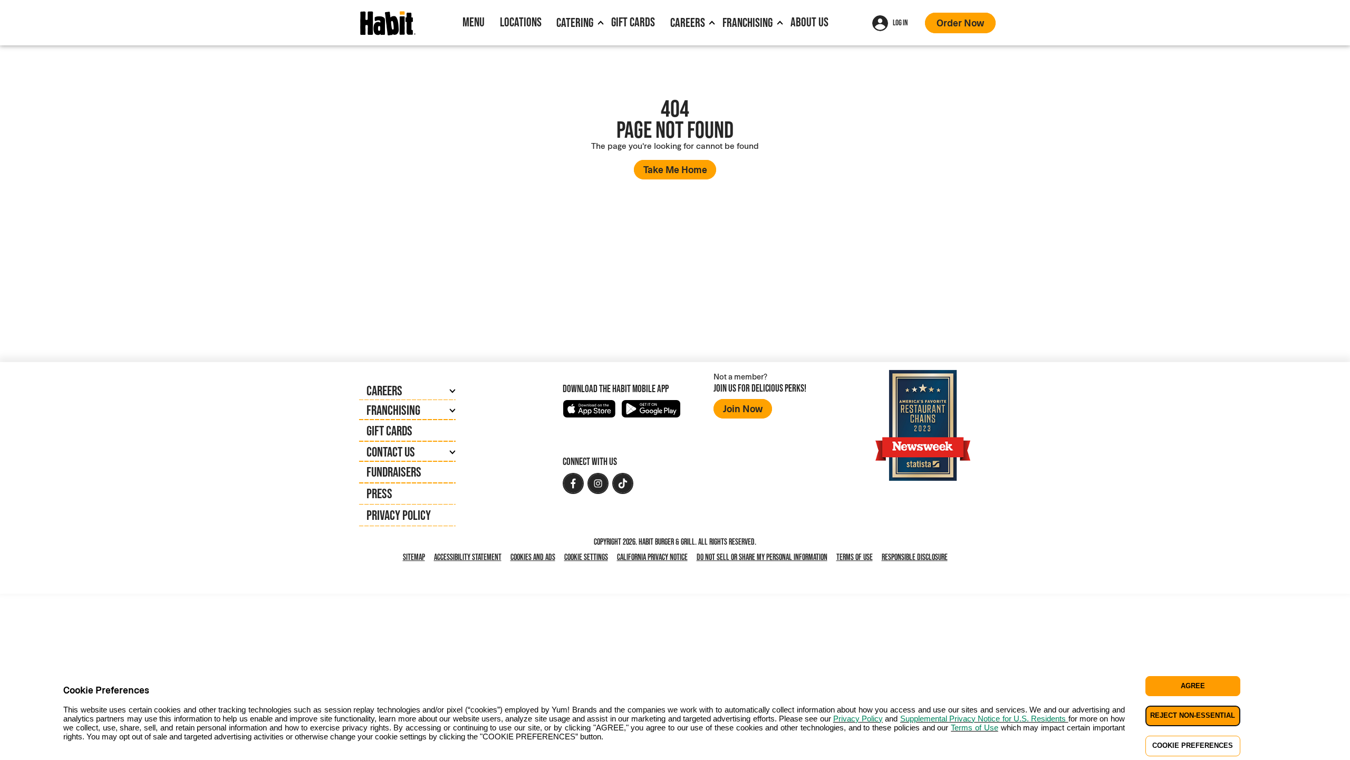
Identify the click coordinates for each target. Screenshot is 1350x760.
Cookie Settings (586, 557)
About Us (809, 22)
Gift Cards (633, 22)
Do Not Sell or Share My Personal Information (764, 557)
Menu (473, 22)
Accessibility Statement (468, 557)
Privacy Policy (399, 515)
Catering (574, 22)
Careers (687, 22)
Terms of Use (854, 557)
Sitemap (414, 557)
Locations (521, 22)
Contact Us (391, 452)
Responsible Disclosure (915, 557)
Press (379, 493)
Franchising (747, 22)
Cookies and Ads (535, 557)
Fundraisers (394, 472)
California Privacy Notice (654, 557)
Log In (900, 22)
